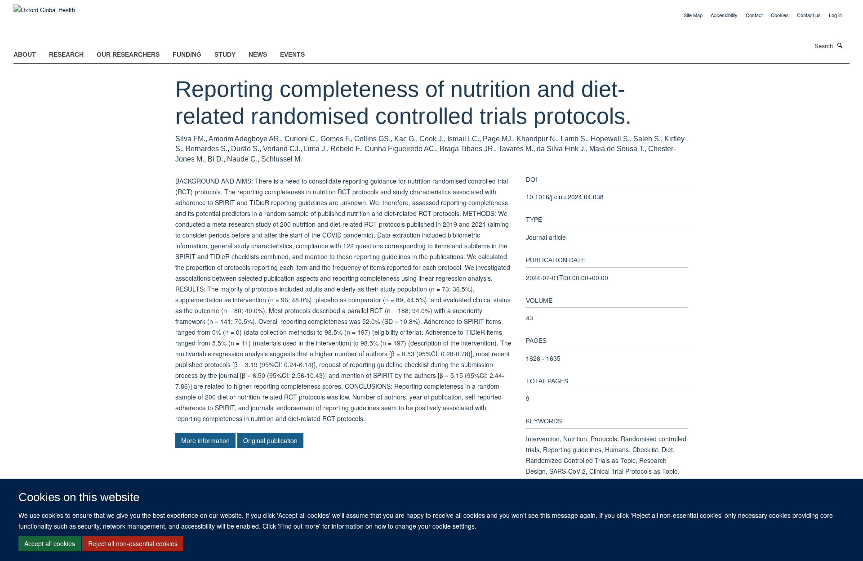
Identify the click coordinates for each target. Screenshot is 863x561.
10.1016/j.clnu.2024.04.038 (565, 196)
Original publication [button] (270, 440)
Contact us (809, 14)
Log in (835, 14)
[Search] (840, 45)
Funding (187, 54)
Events (292, 54)
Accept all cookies (49, 543)
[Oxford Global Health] (44, 6)
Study (225, 54)
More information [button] (205, 440)
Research (66, 54)
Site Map (693, 14)
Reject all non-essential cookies (133, 543)
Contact (754, 14)
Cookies (780, 14)
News (258, 54)
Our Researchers (128, 54)
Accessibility (724, 14)
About (24, 54)
